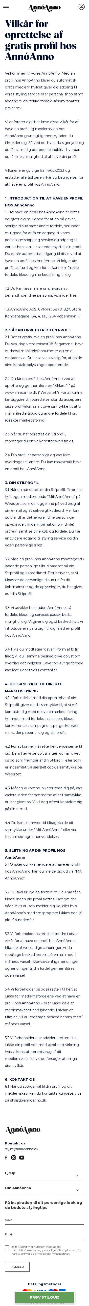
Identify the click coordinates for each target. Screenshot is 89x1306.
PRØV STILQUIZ (44, 1297)
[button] (44, 1175)
